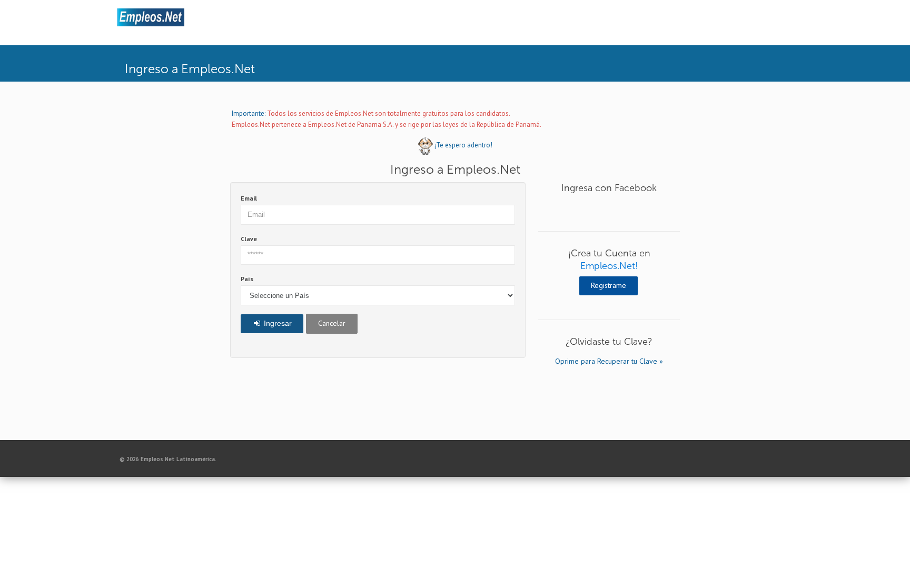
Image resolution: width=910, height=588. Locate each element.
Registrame (608, 285)
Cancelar (331, 323)
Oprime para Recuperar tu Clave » (609, 361)
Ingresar (277, 323)
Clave (249, 239)
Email (249, 198)
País (247, 279)
